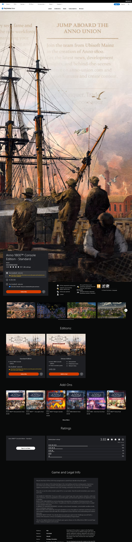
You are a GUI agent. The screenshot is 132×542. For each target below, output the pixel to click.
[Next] (125, 310)
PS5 (15, 4)
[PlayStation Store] (8, 8)
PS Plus (31, 4)
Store (7, 4)
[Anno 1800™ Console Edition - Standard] (21, 310)
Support (59, 4)
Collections (57, 8)
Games (22, 4)
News (50, 4)
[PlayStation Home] (3, 4)
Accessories (41, 4)
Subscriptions (73, 8)
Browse (81, 8)
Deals (64, 8)
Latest (50, 8)
